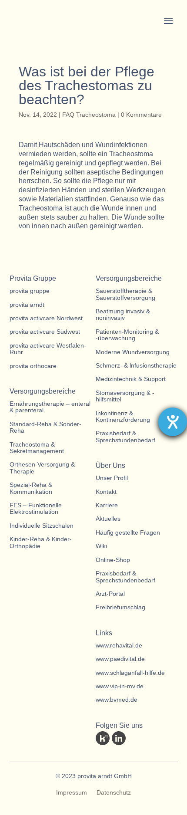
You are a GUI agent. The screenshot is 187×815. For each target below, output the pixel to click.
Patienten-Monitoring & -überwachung (127, 335)
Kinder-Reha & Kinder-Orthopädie (41, 542)
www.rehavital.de (119, 645)
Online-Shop (113, 560)
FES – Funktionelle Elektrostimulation (36, 508)
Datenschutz (114, 792)
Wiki (101, 546)
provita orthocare (33, 366)
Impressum (71, 792)
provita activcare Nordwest (46, 318)
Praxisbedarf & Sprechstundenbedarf (125, 436)
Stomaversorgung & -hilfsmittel (125, 396)
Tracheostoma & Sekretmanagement (37, 447)
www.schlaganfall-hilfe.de (130, 673)
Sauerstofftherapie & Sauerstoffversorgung (125, 294)
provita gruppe (30, 291)
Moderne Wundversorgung (133, 352)
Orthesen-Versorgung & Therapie (42, 467)
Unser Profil (112, 478)
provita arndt (27, 305)
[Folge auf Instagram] (167, 738)
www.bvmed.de (116, 700)
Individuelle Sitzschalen (41, 526)
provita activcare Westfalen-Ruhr (48, 348)
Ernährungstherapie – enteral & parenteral (50, 407)
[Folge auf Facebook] (135, 738)
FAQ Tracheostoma (89, 114)
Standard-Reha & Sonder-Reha (45, 427)
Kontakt (106, 492)
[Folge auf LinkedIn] (119, 738)
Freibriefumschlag (120, 607)
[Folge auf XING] (151, 738)
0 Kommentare (141, 114)
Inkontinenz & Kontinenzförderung (123, 416)
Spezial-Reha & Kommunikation (31, 488)
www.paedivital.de (120, 659)
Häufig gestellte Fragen (128, 532)
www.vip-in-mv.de (120, 686)
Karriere (107, 505)
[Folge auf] (103, 738)
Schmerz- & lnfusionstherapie (136, 365)
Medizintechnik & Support (131, 379)
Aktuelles (108, 519)
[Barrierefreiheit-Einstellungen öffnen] (172, 422)
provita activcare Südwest (45, 332)
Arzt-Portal (110, 594)
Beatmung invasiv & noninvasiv (123, 314)
